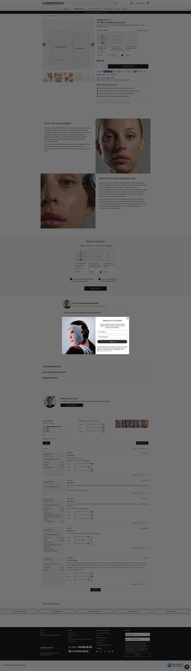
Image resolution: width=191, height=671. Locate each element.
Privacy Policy (103, 351)
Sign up (112, 341)
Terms (110, 351)
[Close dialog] (127, 318)
